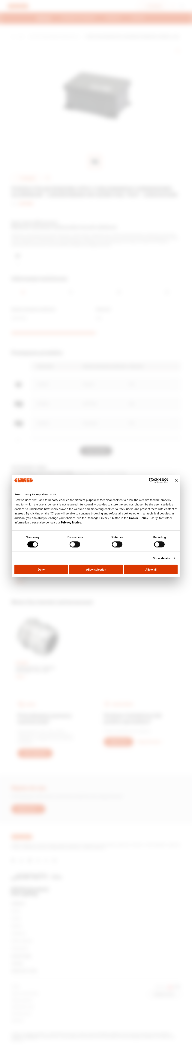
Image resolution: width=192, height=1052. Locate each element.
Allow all (151, 569)
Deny (41, 569)
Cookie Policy (138, 518)
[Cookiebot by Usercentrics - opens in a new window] (151, 480)
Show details (161, 558)
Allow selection (96, 569)
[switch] (75, 544)
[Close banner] (176, 480)
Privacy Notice (71, 522)
